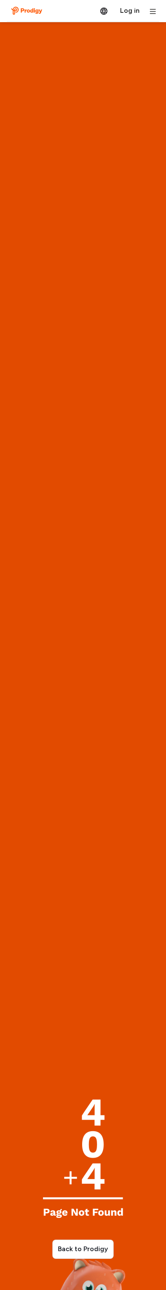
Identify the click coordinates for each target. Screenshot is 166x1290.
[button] (103, 10)
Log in (130, 10)
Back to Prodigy (83, 1249)
